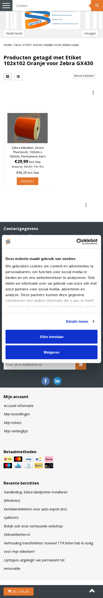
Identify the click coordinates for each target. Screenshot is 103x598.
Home (7, 45)
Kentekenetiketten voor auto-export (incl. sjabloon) (35, 513)
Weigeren (51, 352)
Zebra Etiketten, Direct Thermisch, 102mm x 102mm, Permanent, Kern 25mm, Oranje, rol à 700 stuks (27, 156)
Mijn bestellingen (17, 414)
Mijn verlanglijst (16, 431)
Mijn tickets (13, 422)
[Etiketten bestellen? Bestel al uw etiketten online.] (51, 14)
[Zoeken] (97, 5)
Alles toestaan (51, 336)
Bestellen (27, 181)
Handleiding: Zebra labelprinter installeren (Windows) (36, 496)
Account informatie (19, 405)
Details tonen (77, 321)
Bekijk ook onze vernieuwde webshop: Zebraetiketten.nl (33, 530)
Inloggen (90, 33)
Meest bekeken (84, 76)
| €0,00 (20, 591)
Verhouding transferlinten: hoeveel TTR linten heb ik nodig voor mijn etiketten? (48, 547)
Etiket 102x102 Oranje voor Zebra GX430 (51, 45)
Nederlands (14, 33)
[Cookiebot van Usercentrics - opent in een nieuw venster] (76, 242)
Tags (17, 45)
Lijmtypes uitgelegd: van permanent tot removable (34, 564)
